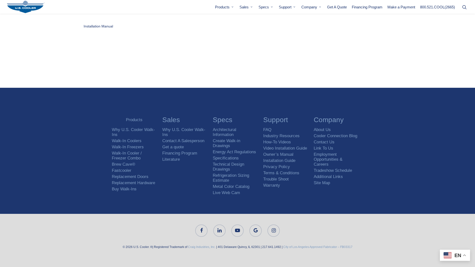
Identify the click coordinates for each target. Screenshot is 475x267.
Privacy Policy (276, 166)
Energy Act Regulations (234, 152)
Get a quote (173, 147)
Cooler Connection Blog (335, 136)
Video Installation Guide (285, 148)
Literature (171, 159)
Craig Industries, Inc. (201, 247)
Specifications (226, 158)
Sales (244, 7)
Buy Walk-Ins (124, 189)
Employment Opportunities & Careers (328, 159)
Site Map (322, 182)
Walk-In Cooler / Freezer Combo (127, 155)
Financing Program (367, 7)
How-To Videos (277, 142)
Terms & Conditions (281, 173)
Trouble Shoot (276, 179)
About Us (322, 129)
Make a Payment (401, 7)
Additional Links (328, 176)
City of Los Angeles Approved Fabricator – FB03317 (318, 247)
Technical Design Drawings (228, 167)
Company (309, 7)
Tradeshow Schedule (333, 170)
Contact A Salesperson (183, 140)
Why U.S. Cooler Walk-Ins (133, 132)
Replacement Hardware (133, 182)
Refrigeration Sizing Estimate (231, 178)
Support (285, 7)
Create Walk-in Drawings (226, 143)
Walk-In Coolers (127, 140)
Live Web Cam (226, 192)
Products (222, 7)
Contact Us (324, 142)
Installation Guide (279, 160)
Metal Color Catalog (231, 186)
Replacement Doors (130, 176)
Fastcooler (121, 170)
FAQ (267, 129)
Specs (264, 7)
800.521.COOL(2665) (437, 7)
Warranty (271, 185)
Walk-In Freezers (128, 147)
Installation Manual (98, 26)
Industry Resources (281, 136)
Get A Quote (337, 7)
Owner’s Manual (278, 154)
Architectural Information (224, 132)
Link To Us (323, 148)
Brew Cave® (123, 164)
